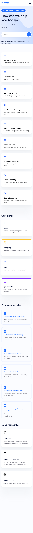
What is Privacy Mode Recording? (13, 335)
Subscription (7, 43)
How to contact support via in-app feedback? (14, 410)
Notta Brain (16, 41)
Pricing (6, 228)
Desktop (22, 41)
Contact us (7, 439)
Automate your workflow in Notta (13, 390)
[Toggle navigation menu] (30, 2)
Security (6, 267)
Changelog (7, 247)
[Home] (5, 3)
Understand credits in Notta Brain (14, 372)
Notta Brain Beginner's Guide (12, 353)
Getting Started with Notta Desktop (14, 316)
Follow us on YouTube (11, 460)
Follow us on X (9, 480)
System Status (8, 287)
